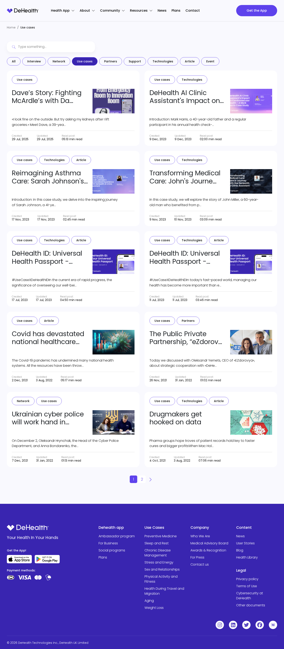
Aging (149, 600)
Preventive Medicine (160, 536)
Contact (192, 10)
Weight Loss (154, 607)
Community (110, 10)
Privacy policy (247, 579)
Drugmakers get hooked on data (175, 418)
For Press (197, 557)
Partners (110, 61)
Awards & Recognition (208, 550)
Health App (60, 10)
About (85, 10)
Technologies (163, 61)
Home (11, 27)
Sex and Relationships (162, 569)
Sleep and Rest (156, 543)
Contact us (199, 564)
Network (59, 61)
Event (210, 61)
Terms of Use (246, 586)
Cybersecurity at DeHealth (249, 596)
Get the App (257, 10)
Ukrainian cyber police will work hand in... (48, 418)
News (162, 10)
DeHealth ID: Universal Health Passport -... (47, 257)
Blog (239, 550)
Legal (241, 570)
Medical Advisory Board (209, 543)
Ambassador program (117, 536)
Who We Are (200, 536)
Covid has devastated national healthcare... (48, 337)
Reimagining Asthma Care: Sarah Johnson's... (50, 177)
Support (135, 61)
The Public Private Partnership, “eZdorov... (185, 337)
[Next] (150, 479)
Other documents (250, 605)
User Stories (245, 543)
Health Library (247, 557)
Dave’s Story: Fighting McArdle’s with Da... (46, 96)
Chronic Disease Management (157, 553)
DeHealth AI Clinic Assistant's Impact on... (186, 96)
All (14, 61)
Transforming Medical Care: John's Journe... (184, 177)
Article (190, 61)
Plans (176, 10)
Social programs (112, 550)
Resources (139, 10)
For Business (108, 543)
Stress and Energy (158, 562)
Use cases (85, 61)
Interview (34, 61)
